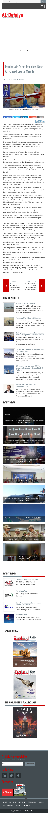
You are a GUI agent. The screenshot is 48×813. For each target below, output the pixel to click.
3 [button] (27, 50)
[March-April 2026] (25, 652)
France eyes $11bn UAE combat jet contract (28, 318)
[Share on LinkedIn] (24, 116)
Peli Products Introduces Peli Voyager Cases (15, 287)
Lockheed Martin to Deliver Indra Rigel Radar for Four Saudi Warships (30, 350)
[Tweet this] (16, 116)
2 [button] (24, 50)
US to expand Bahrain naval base (25, 303)
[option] (23, 34)
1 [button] (21, 50)
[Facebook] (18, 775)
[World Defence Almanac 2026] (25, 722)
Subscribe (14, 790)
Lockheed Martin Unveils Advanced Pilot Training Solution (30, 286)
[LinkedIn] (4, 775)
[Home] (12, 15)
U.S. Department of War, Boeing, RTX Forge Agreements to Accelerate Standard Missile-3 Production (29, 368)
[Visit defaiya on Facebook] (7, 116)
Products (21, 79)
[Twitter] (11, 775)
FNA (6, 79)
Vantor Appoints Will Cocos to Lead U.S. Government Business (27, 385)
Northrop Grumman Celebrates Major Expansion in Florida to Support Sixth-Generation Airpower (30, 334)
